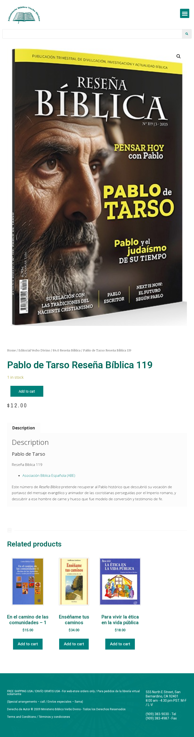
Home (11, 350)
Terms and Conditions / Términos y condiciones (38, 717)
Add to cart (27, 391)
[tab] (23, 428)
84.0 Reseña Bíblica (66, 350)
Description (23, 428)
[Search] (186, 33)
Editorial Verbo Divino (34, 350)
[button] (184, 13)
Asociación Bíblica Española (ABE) (48, 475)
